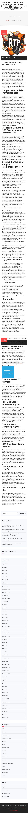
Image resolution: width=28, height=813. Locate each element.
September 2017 (6, 708)
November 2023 (6, 667)
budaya (4, 731)
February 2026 (5, 582)
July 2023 (4, 680)
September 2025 (6, 598)
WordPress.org (5, 796)
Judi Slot (4, 744)
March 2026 (5, 579)
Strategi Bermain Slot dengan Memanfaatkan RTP (12, 63)
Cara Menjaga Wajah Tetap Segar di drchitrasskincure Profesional (10, 534)
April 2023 (4, 689)
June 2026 (4, 570)
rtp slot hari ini (10, 58)
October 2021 (5, 698)
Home (7, 20)
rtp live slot (22, 342)
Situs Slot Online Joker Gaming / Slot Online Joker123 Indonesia (13, 4)
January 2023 (5, 695)
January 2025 (5, 623)
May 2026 (4, 573)
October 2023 (5, 670)
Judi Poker (4, 741)
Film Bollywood (5, 735)
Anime (3, 728)
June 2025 (4, 608)
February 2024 (5, 658)
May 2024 (4, 648)
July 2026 (4, 567)
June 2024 (4, 645)
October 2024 (5, 633)
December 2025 (6, 589)
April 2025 (4, 614)
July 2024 (4, 642)
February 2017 (5, 717)
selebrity (4, 753)
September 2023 (6, 673)
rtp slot (21, 57)
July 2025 (4, 604)
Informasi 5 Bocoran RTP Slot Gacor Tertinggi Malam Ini (12, 347)
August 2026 (5, 564)
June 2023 (4, 683)
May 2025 (4, 611)
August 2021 (5, 705)
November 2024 (6, 629)
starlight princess (6, 769)
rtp (16, 57)
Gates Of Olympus (6, 738)
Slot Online (4, 760)
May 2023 (4, 686)
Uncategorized (10, 57)
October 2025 (5, 595)
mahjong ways (5, 747)
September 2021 (6, 701)
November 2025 (6, 592)
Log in (3, 787)
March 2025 (5, 617)
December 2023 (6, 664)
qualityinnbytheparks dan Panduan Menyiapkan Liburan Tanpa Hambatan (13, 525)
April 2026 (4, 576)
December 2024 (6, 626)
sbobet (4, 750)
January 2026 (5, 586)
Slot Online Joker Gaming (8, 763)
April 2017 (4, 714)
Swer (4, 57)
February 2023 (5, 692)
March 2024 (5, 655)
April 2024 (4, 651)
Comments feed (6, 793)
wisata (3, 775)
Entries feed (5, 790)
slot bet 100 (5, 757)
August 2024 (5, 639)
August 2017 (5, 711)
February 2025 (5, 620)
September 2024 (6, 636)
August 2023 (5, 676)
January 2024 (5, 661)
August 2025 (5, 601)
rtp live (18, 57)
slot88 (3, 766)
